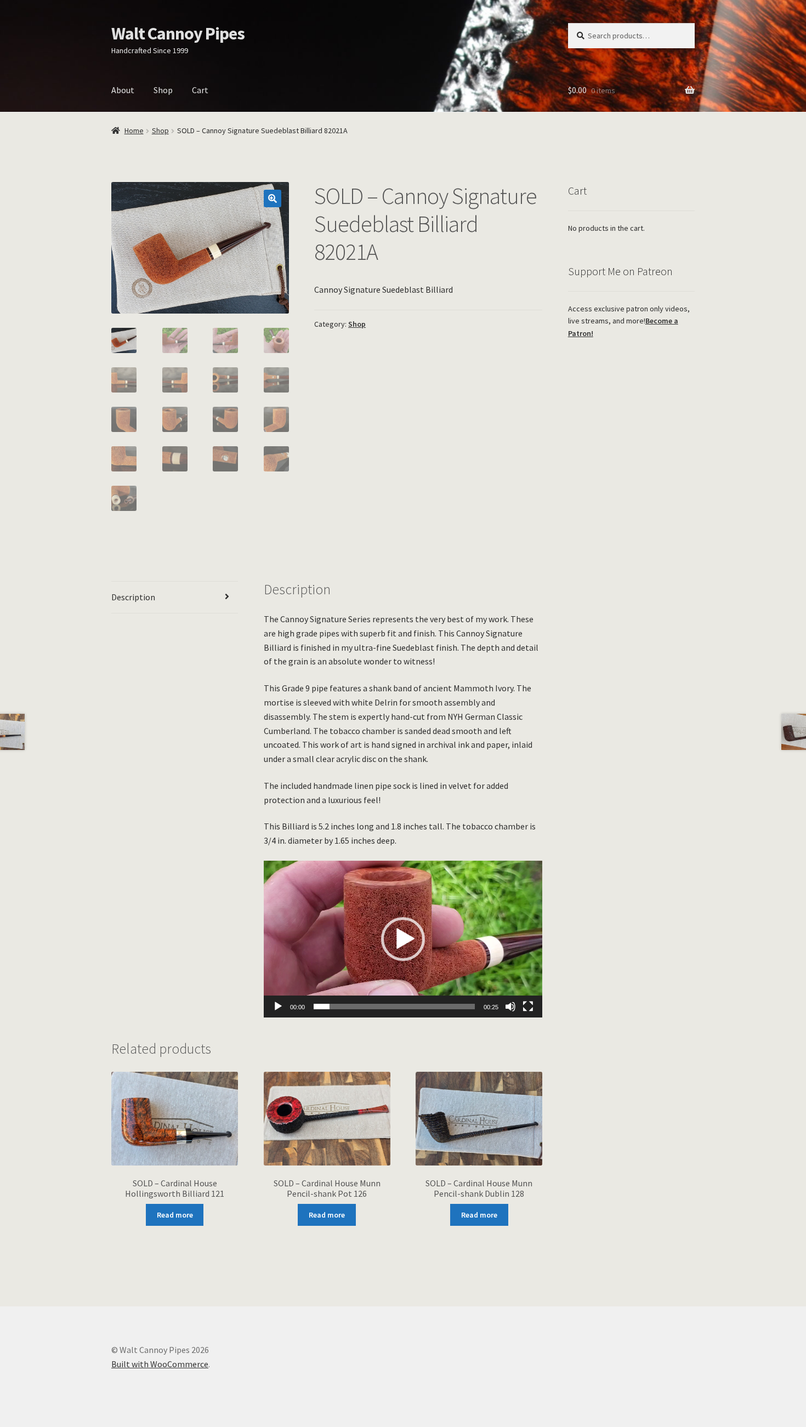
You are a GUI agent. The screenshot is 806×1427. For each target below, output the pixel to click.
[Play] (278, 1006)
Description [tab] (133, 597)
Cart (200, 89)
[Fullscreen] (528, 1006)
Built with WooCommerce (159, 1363)
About (122, 89)
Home (134, 130)
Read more (175, 1215)
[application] (403, 939)
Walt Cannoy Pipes (178, 33)
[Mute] (510, 1006)
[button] (272, 198)
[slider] (394, 1006)
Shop (163, 89)
